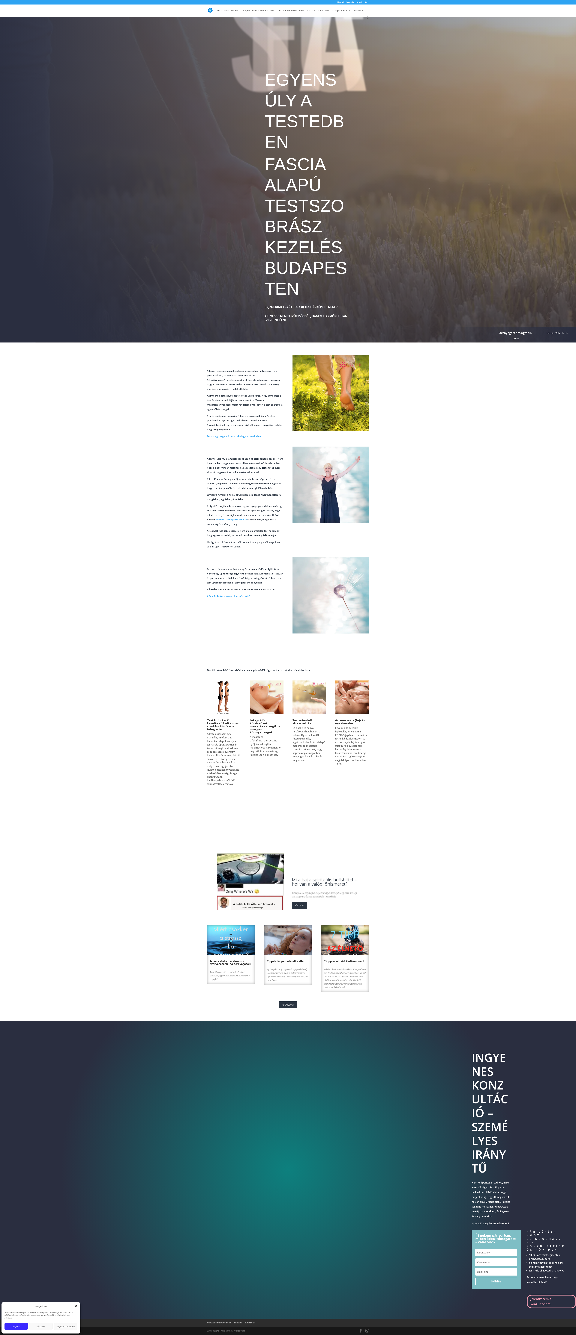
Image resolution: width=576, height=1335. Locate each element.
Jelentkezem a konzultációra (541, 1301)
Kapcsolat (350, 2)
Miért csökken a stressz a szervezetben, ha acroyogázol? (230, 962)
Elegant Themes (219, 1330)
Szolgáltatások (339, 10)
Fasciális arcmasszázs (318, 10)
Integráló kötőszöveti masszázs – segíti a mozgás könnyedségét (265, 726)
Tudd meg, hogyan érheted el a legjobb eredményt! (234, 436)
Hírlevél (340, 2)
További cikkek (288, 1005)
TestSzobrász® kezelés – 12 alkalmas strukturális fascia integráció (223, 724)
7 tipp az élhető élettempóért (344, 961)
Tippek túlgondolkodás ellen (286, 961)
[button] (75, 1306)
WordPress (239, 1330)
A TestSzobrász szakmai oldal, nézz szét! (228, 596)
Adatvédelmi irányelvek (219, 1322)
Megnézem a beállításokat (66, 1326)
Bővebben (299, 905)
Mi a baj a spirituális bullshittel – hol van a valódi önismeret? (324, 881)
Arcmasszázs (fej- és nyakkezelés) (350, 721)
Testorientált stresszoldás (290, 10)
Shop (367, 2)
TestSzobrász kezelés (228, 10)
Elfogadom (16, 1326)
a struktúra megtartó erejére (231, 519)
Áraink (359, 2)
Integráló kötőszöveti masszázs (258, 10)
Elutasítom (41, 1326)
